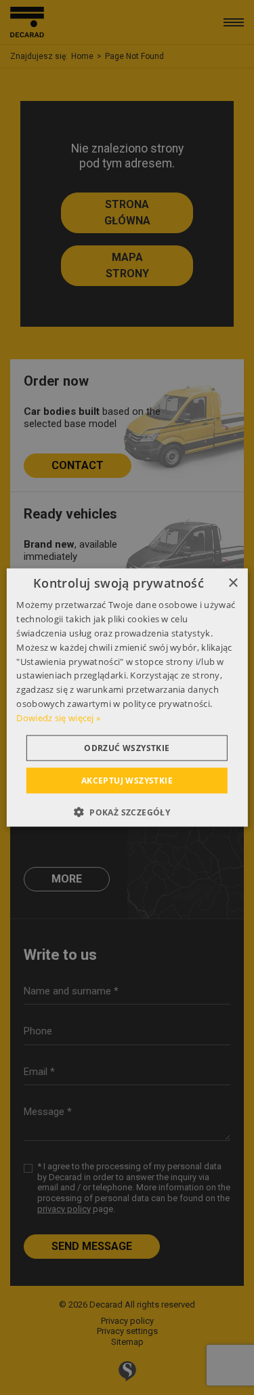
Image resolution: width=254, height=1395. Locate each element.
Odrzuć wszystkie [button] (126, 747)
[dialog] (126, 698)
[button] (127, 811)
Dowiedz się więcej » (58, 717)
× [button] (233, 583)
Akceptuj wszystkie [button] (127, 780)
